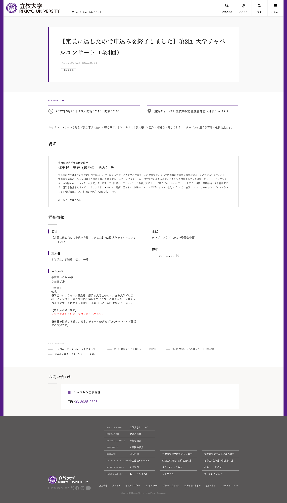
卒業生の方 (168, 473)
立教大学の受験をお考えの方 (177, 453)
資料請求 (116, 485)
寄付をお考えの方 (213, 473)
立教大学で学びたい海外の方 (219, 453)
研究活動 (134, 453)
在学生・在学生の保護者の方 (219, 460)
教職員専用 (211, 485)
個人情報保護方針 (192, 485)
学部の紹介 (135, 440)
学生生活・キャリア (140, 460)
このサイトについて (230, 485)
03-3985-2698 (86, 401)
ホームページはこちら (69, 200)
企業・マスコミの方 (172, 467)
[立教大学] (35, 8)
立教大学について (139, 427)
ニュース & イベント (140, 473)
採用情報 (103, 485)
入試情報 (134, 467)
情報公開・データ (133, 485)
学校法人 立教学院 (171, 485)
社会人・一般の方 (213, 467)
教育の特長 (135, 434)
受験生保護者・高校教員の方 (177, 460)
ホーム (75, 11)
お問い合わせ (152, 485)
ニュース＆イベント (92, 11)
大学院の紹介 (137, 447)
